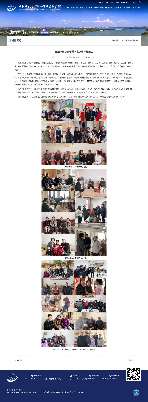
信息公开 (136, 7)
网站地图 (10, 390)
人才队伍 (88, 7)
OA (112, 2)
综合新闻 (128, 40)
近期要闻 (44, 33)
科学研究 (79, 7)
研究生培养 (98, 7)
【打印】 (88, 57)
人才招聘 (100, 2)
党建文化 (117, 7)
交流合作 (108, 7)
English (134, 2)
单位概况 (70, 7)
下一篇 (128, 360)
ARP (117, 2)
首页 (121, 40)
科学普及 (127, 7)
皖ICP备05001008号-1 (77, 392)
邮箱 (107, 2)
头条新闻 (34, 33)
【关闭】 (93, 57)
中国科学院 (124, 2)
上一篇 (19, 360)
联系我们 (18, 390)
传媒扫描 (54, 33)
